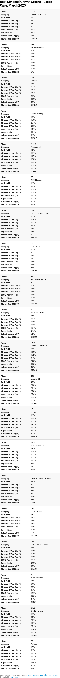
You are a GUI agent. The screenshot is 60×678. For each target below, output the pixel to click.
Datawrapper (14, 677)
